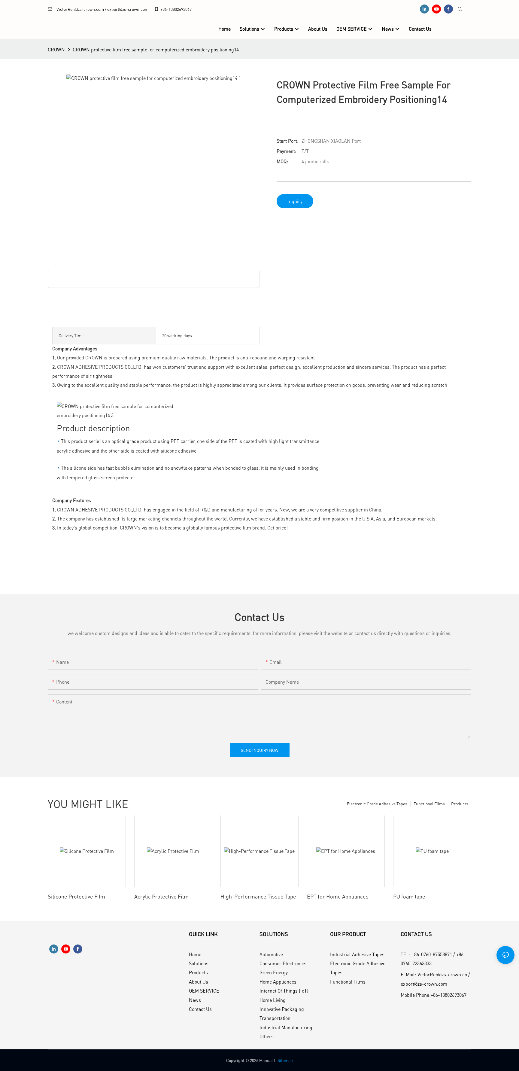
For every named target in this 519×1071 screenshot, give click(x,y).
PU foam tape (409, 896)
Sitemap (285, 1060)
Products (459, 803)
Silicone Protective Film (76, 896)
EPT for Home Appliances (338, 896)
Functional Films (429, 803)
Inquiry (294, 201)
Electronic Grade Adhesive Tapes (377, 803)
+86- (164, 9)
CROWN (56, 49)
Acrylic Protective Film (161, 896)
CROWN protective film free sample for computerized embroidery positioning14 (156, 49)
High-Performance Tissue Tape (258, 896)
